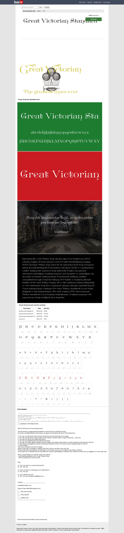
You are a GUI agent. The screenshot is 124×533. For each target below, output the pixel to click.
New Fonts (82, 2)
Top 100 (89, 2)
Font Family (106, 2)
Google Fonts (97, 2)
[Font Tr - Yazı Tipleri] (18, 2)
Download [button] (93, 19)
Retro (39, 11)
